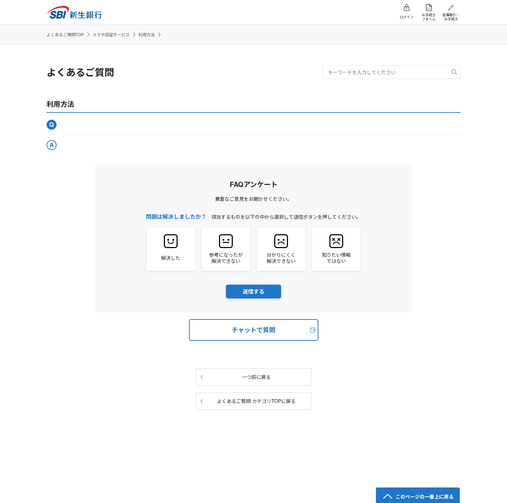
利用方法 (146, 34)
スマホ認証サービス (111, 34)
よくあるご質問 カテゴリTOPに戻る (256, 400)
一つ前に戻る (256, 376)
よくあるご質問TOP (65, 34)
